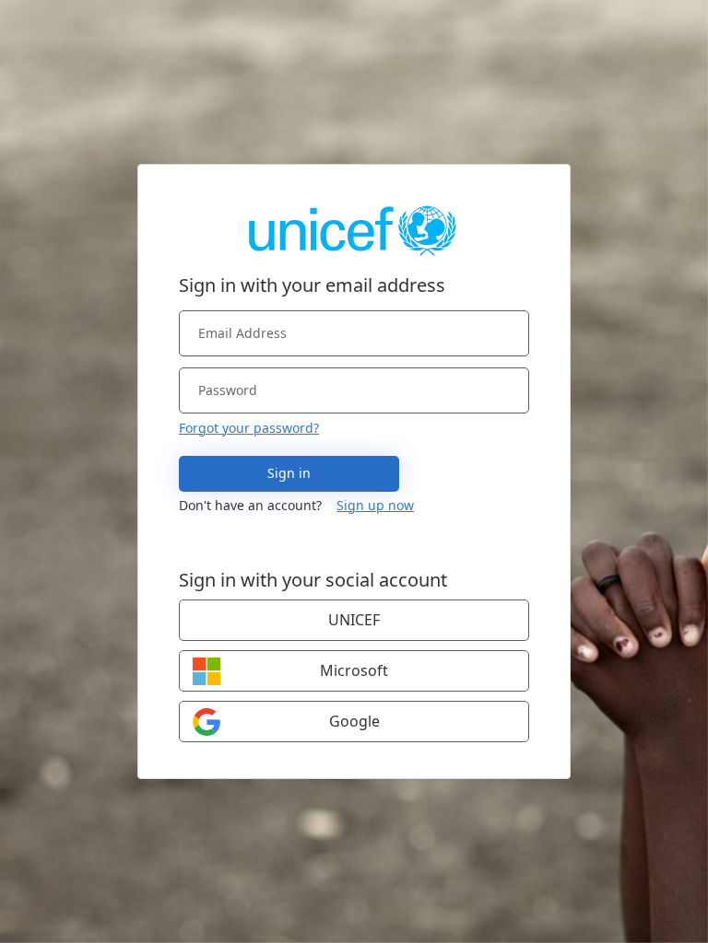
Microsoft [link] (354, 670)
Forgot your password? (249, 428)
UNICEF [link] (354, 620)
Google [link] (354, 721)
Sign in (289, 473)
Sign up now (375, 505)
